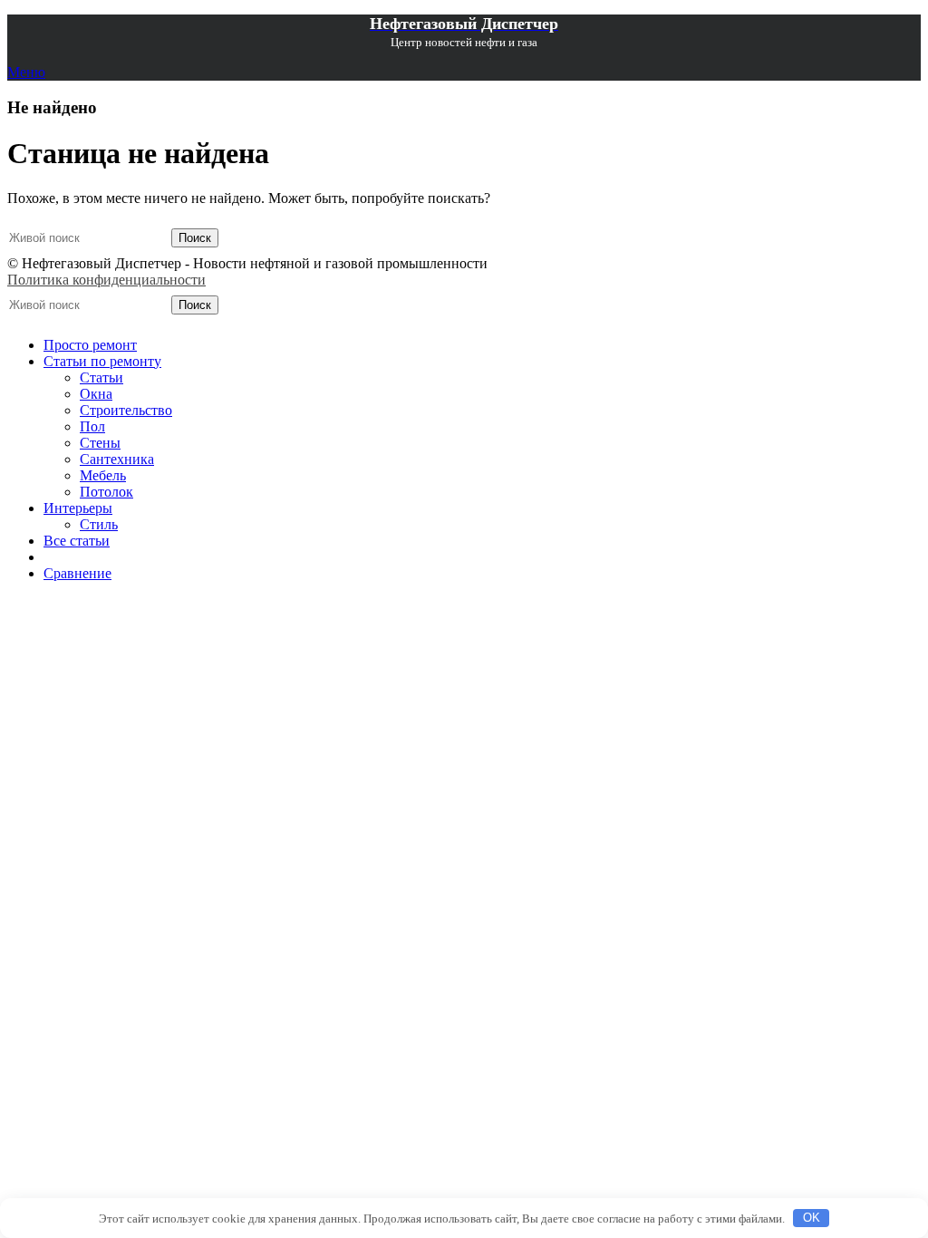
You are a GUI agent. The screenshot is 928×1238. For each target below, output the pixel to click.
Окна (96, 393)
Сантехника (117, 459)
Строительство (126, 410)
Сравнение (77, 573)
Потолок (106, 491)
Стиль (99, 524)
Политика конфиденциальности (106, 279)
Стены (100, 442)
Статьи (101, 377)
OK (811, 1217)
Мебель (103, 475)
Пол (92, 426)
